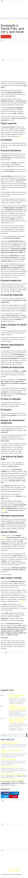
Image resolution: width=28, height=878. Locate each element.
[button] (14, 18)
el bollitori (23, 601)
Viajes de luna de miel (8, 759)
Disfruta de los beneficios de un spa (13, 774)
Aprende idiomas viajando (9, 743)
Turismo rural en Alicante (9, 767)
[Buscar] (26, 735)
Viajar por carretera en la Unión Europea (17, 696)
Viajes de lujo (14, 21)
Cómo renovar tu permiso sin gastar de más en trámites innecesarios (17, 720)
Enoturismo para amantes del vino (12, 780)
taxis (21, 136)
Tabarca (3, 537)
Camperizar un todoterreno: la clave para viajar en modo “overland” (17, 707)
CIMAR (3, 510)
